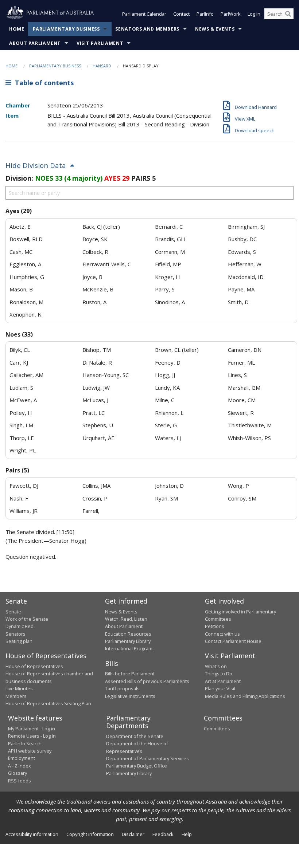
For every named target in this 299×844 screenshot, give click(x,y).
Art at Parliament (223, 681)
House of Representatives (34, 666)
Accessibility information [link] (31, 834)
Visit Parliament (100, 43)
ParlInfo (205, 14)
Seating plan (18, 641)
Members (16, 696)
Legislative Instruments (130, 696)
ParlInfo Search (25, 743)
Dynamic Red (19, 626)
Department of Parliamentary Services (147, 758)
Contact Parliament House (233, 641)
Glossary (17, 773)
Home (16, 29)
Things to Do (218, 673)
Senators (15, 634)
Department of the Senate (134, 736)
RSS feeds (19, 780)
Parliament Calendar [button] (144, 14)
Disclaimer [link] (133, 834)
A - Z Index (19, 765)
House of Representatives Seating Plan (48, 703)
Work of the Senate (26, 619)
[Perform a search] (288, 13)
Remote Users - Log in (32, 736)
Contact (181, 14)
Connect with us (222, 634)
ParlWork (231, 14)
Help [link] (187, 834)
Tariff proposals (122, 688)
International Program (128, 648)
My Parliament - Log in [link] (31, 728)
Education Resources (128, 634)
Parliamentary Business (66, 29)
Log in (254, 14)
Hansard (102, 65)
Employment (21, 758)
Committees (217, 728)
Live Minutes (19, 688)
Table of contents (42, 82)
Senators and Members (147, 29)
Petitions (214, 626)
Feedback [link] (163, 834)
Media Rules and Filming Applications (245, 696)
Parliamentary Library (128, 641)
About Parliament (35, 43)
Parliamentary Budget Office (136, 765)
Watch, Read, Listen (126, 619)
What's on (216, 666)
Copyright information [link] (90, 834)
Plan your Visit (220, 688)
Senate (13, 611)
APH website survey (29, 750)
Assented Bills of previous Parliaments (147, 681)
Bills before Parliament (130, 673)
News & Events (214, 29)
